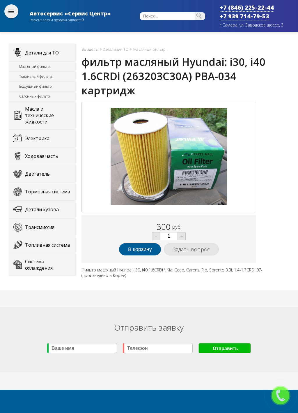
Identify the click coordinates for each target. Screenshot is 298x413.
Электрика (37, 138)
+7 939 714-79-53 (244, 16)
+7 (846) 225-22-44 (247, 7)
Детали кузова (42, 209)
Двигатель (37, 174)
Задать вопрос (191, 249)
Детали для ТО (42, 53)
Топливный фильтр (35, 76)
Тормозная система (47, 191)
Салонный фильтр (34, 96)
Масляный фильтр (34, 66)
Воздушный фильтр (35, 86)
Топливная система (47, 245)
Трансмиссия (39, 227)
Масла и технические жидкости (39, 115)
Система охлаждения (39, 264)
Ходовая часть (41, 156)
